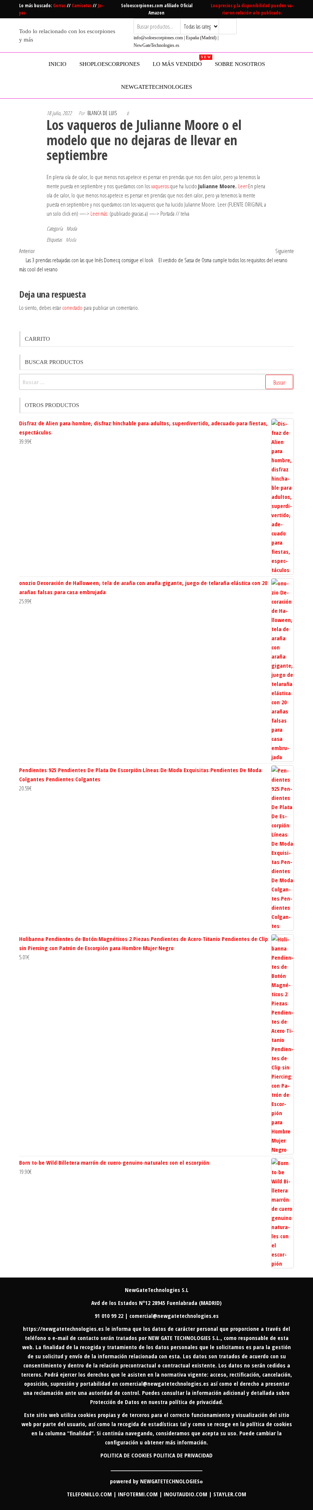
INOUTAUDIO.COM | (188, 1494)
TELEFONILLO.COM (89, 1494)
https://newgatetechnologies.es (63, 1328)
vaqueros (160, 186)
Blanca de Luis (102, 113)
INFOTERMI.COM (138, 1494)
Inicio (57, 64)
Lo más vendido (180, 61)
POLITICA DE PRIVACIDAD (183, 1455)
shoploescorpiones (109, 64)
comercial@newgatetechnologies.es (164, 1383)
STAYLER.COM (229, 1494)
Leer (242, 186)
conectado (72, 307)
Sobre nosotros (240, 64)
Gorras (60, 5)
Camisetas (82, 5)
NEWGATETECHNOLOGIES (171, 1481)
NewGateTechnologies (156, 87)
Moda (71, 228)
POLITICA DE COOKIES (126, 1455)
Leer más (98, 213)
